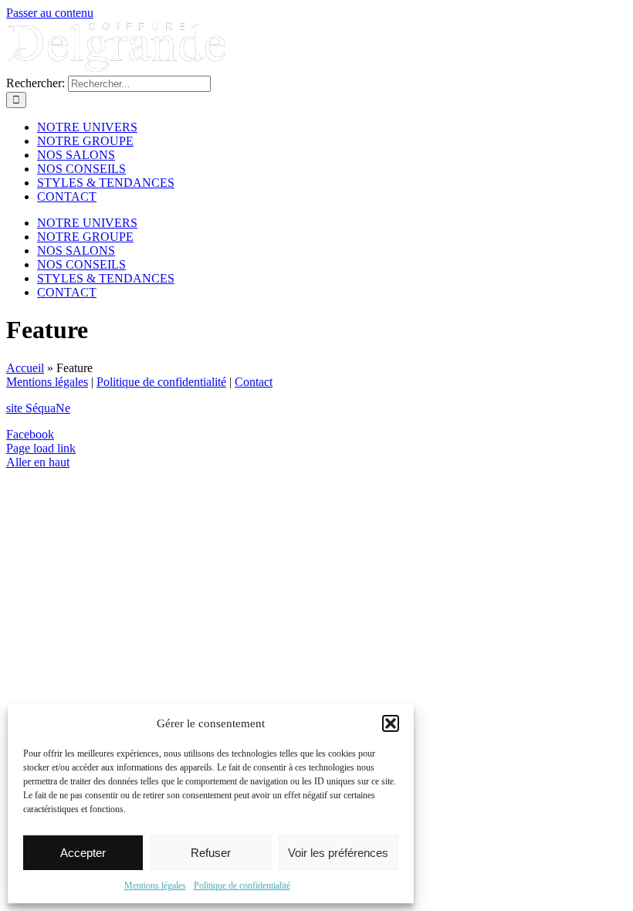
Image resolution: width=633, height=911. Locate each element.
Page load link (41, 448)
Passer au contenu (49, 12)
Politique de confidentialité (242, 885)
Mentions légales (155, 885)
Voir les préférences (338, 852)
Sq (38, 408)
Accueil (25, 367)
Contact (253, 381)
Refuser (211, 852)
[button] (390, 723)
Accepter (83, 852)
